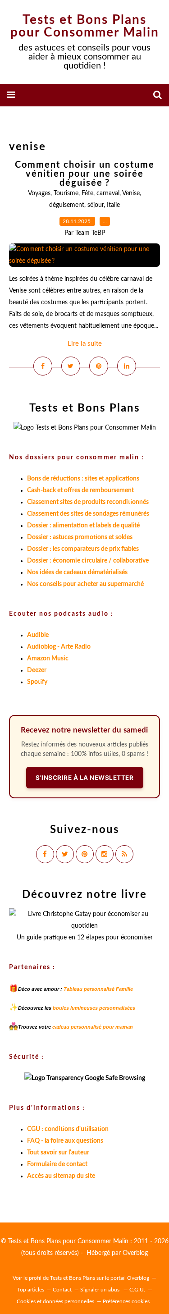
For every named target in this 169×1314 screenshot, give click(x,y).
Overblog (135, 1253)
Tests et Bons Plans (72, 1278)
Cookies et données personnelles (55, 1301)
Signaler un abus (100, 1289)
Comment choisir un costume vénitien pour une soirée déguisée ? (85, 174)
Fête (87, 193)
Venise (131, 193)
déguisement (66, 205)
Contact (62, 1289)
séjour (95, 205)
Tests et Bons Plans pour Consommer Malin (84, 26)
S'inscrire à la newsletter (84, 777)
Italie (113, 205)
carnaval (107, 193)
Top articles (30, 1289)
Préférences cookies (126, 1301)
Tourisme (66, 193)
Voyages (39, 193)
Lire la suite (85, 343)
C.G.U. (137, 1289)
